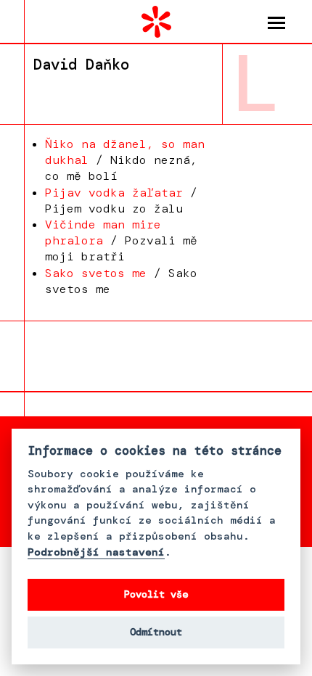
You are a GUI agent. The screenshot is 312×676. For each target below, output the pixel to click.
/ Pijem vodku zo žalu (121, 200)
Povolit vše (156, 594)
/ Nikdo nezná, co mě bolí (125, 160)
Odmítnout (156, 632)
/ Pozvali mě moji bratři (121, 240)
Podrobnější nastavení (96, 552)
